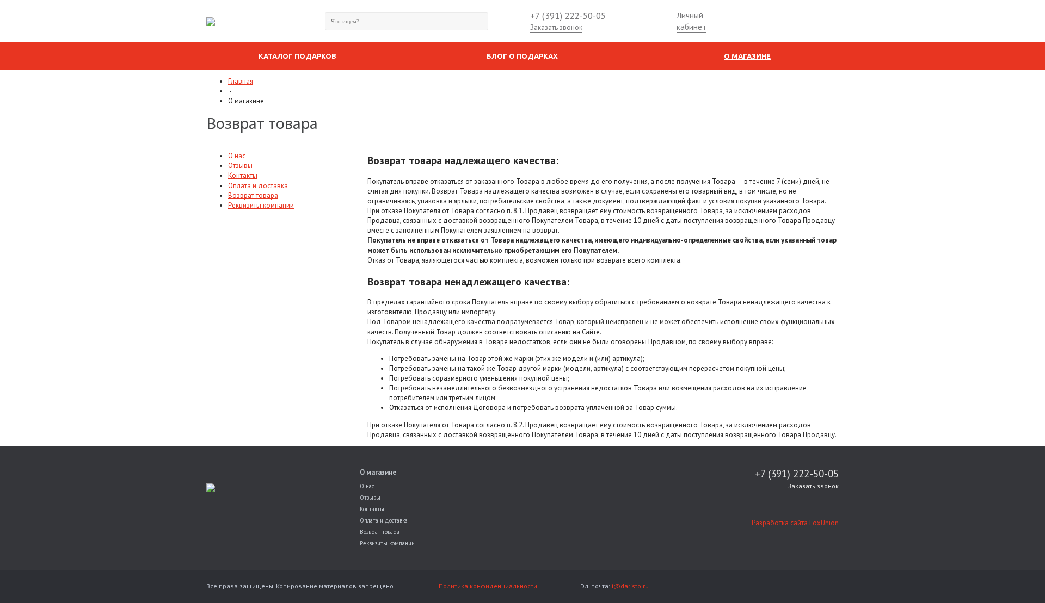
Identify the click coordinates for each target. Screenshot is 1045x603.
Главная (240, 81)
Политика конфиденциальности (488, 586)
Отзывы (240, 165)
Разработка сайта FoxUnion (795, 522)
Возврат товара (253, 195)
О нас (236, 155)
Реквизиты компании (261, 205)
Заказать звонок (556, 27)
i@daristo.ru (630, 586)
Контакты (242, 175)
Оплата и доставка (258, 185)
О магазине (378, 472)
